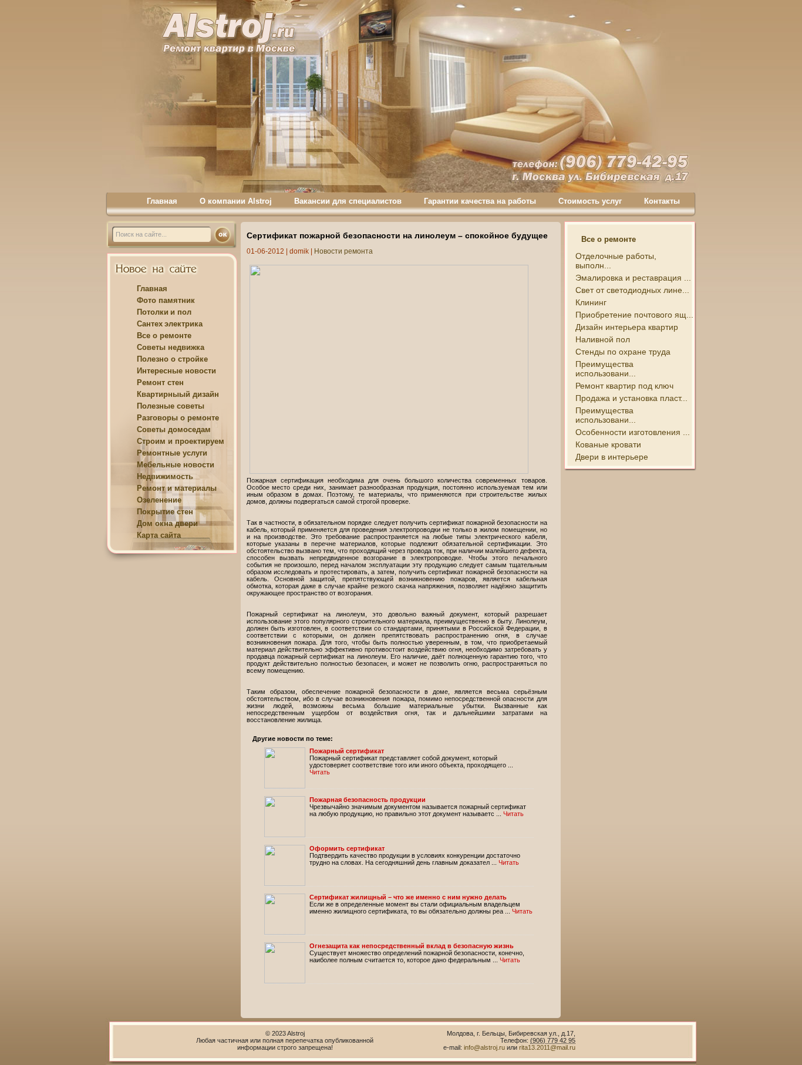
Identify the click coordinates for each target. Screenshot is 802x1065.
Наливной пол (602, 339)
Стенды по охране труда (622, 351)
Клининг (590, 302)
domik (299, 251)
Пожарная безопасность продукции (367, 799)
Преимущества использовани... (605, 368)
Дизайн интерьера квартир (626, 327)
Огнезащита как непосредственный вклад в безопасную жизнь (411, 945)
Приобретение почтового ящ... (634, 314)
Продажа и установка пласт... (631, 398)
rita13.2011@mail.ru (547, 1047)
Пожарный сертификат (346, 750)
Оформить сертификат (347, 848)
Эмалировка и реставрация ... (633, 277)
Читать (319, 772)
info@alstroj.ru (485, 1047)
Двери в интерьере (611, 456)
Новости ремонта (343, 251)
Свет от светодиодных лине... (632, 290)
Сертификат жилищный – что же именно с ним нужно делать (408, 897)
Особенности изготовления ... (632, 432)
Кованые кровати (608, 444)
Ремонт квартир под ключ (624, 385)
